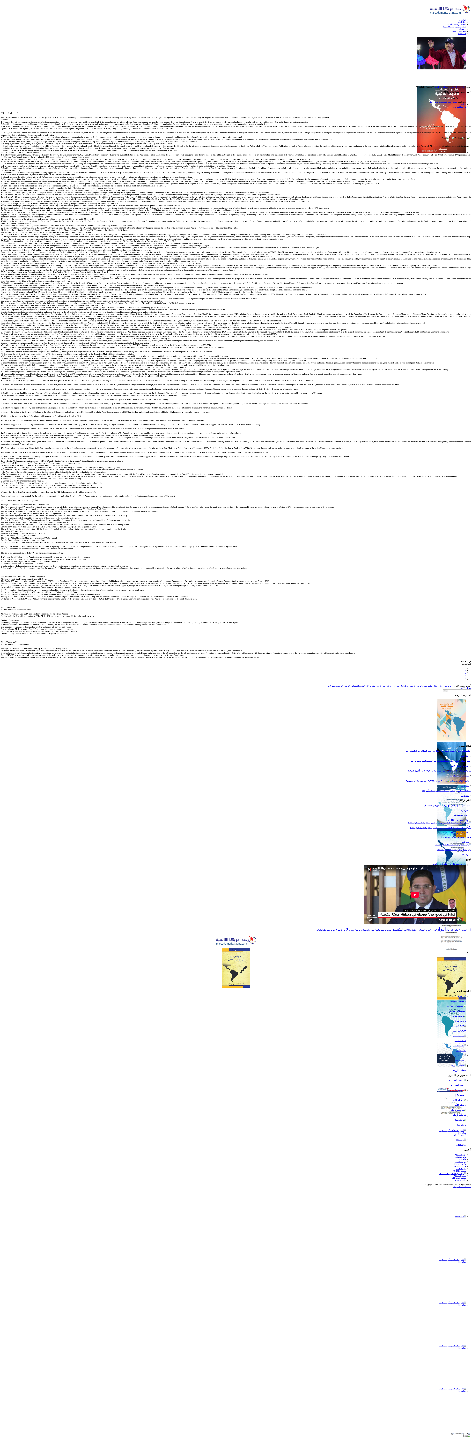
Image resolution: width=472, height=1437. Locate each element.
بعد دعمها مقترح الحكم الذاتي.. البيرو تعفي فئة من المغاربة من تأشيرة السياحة (439, 771)
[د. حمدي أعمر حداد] (457, 1080)
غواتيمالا (357, 930)
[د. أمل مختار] (460, 1120)
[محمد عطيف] (460, 1045)
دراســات (465, 854)
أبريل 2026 (460, 1162)
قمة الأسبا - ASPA (461, 842)
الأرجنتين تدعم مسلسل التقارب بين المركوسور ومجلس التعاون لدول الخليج (440, 828)
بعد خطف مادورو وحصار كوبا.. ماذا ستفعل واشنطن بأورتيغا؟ (446, 791)
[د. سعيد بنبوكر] (459, 1055)
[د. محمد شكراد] (459, 1090)
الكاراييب (406, 930)
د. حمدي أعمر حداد (458, 1085)
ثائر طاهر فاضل (459, 1115)
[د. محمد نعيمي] (459, 1036)
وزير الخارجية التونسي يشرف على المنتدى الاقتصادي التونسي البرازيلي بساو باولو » (359, 686)
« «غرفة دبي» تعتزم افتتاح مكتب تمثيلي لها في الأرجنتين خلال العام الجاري (423, 686)
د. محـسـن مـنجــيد (458, 1001)
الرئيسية (461, 87)
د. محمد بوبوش (460, 1021)
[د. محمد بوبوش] (459, 1016)
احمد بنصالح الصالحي (457, 1011)
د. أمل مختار (461, 1125)
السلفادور (421, 930)
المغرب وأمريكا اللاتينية (459, 766)
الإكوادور (456, 930)
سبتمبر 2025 (459, 1178)
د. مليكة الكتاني (460, 1105)
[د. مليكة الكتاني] (459, 1100)
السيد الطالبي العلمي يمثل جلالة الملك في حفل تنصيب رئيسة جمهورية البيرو (440, 761)
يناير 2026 (461, 1169)
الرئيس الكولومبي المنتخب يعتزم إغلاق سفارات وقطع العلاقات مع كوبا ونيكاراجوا (438, 751)
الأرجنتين (465, 929)
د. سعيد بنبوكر (460, 1060)
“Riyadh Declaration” (462, 815)
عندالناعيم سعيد (459, 1031)
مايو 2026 (461, 1159)
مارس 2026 (460, 1164)
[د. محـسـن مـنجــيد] (457, 996)
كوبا (344, 930)
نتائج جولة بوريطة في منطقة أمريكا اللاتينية (448, 864)
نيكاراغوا (323, 930)
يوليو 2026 (460, 1155)
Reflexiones (460, 1219)
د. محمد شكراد (460, 1095)
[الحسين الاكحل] (459, 1130)
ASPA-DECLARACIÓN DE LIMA (456, 837)
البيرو (428, 929)
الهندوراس (387, 930)
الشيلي (413, 929)
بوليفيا (377, 930)
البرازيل (438, 929)
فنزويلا (350, 929)
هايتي (318, 930)
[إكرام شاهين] (460, 1140)
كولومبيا (330, 929)
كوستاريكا (338, 930)
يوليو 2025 (460, 1180)
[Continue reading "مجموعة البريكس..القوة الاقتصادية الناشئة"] (453, 845)
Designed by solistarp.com (462, 1187)
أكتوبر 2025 (460, 1176)
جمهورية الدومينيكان (368, 930)
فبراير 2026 (460, 1166)
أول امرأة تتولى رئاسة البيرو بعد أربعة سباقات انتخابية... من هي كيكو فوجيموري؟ (438, 781)
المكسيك (397, 929)
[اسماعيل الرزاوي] (458, 1065)
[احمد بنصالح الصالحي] (456, 1006)
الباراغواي (449, 930)
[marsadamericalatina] (236, 945)
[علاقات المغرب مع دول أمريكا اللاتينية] (236, 968)
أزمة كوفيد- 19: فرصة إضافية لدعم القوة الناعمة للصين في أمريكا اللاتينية (453, 1121)
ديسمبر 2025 (459, 1171)
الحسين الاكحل (460, 1135)
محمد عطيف (461, 1051)
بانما (382, 930)
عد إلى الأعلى (465, 688)
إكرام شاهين (461, 1145)
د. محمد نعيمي (460, 1041)
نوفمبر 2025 (460, 1173)
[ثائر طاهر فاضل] (458, 1110)
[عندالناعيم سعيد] (458, 1026)
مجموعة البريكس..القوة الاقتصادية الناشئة (454, 850)
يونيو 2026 (460, 1157)
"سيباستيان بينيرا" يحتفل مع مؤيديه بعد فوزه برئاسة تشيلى (447, 805)
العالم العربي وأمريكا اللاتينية (445, 87)
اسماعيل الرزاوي (459, 1070)
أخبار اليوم (465, 756)
